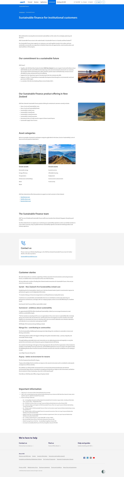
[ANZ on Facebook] (84, 458)
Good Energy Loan (25, 197)
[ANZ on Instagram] (91, 458)
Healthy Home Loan (25, 199)
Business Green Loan (26, 201)
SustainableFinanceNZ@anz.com (29, 256)
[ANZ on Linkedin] (87, 458)
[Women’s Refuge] (103, 471)
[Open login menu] (103, 2)
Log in (98, 2)
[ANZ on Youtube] (94, 458)
